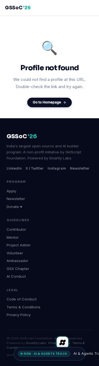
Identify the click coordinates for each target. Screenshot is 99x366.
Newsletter (80, 168)
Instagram (57, 168)
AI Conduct (16, 276)
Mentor (13, 237)
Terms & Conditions (23, 307)
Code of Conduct (22, 299)
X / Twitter (35, 168)
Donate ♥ (14, 206)
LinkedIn (14, 168)
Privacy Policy (19, 314)
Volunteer (15, 253)
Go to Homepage (47, 102)
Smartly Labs (36, 343)
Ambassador (17, 260)
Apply (11, 191)
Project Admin (19, 245)
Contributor (16, 229)
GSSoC (18, 8)
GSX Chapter (18, 268)
